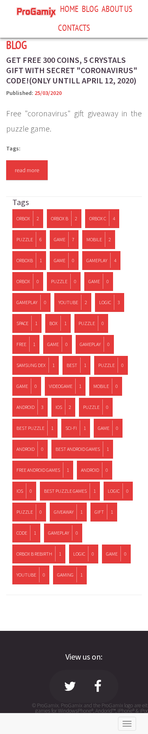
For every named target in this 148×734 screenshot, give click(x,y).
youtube (72, 302)
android (30, 407)
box (58, 323)
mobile (98, 239)
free (25, 344)
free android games (42, 470)
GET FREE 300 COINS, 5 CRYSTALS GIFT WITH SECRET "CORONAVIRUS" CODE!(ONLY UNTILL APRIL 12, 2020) (71, 70)
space (26, 323)
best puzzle (34, 428)
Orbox (27, 218)
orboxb (29, 260)
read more (27, 170)
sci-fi (75, 428)
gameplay (101, 260)
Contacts (74, 27)
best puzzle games (70, 491)
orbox (27, 281)
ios (63, 407)
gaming (70, 575)
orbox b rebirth (38, 554)
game (64, 239)
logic (109, 302)
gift (104, 512)
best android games (82, 449)
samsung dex (35, 365)
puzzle (29, 239)
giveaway (68, 512)
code (26, 533)
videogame (65, 386)
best (76, 365)
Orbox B (64, 218)
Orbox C (102, 218)
